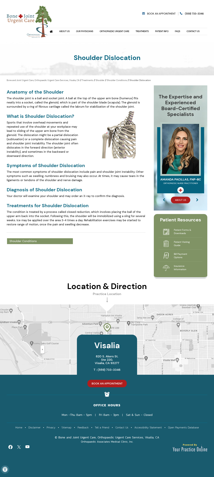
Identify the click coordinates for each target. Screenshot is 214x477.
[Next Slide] (197, 200)
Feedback (83, 427)
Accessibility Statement (148, 427)
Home (18, 427)
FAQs (177, 31)
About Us (64, 31)
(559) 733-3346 (194, 13)
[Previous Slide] (164, 200)
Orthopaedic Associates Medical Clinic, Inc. (107, 442)
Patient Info (162, 31)
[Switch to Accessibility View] (5, 469)
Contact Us (193, 31)
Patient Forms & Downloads (182, 231)
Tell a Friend (102, 427)
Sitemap (66, 427)
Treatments (142, 31)
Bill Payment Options (180, 255)
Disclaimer (34, 427)
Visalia (107, 345)
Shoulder (100, 80)
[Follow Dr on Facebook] (10, 447)
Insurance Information (180, 267)
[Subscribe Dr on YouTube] (27, 447)
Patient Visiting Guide (182, 243)
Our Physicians (84, 31)
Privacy (51, 427)
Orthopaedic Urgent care (114, 31)
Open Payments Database (183, 427)
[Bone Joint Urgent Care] (29, 21)
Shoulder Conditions (117, 80)
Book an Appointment (161, 13)
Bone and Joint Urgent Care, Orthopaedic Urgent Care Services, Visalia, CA (43, 80)
